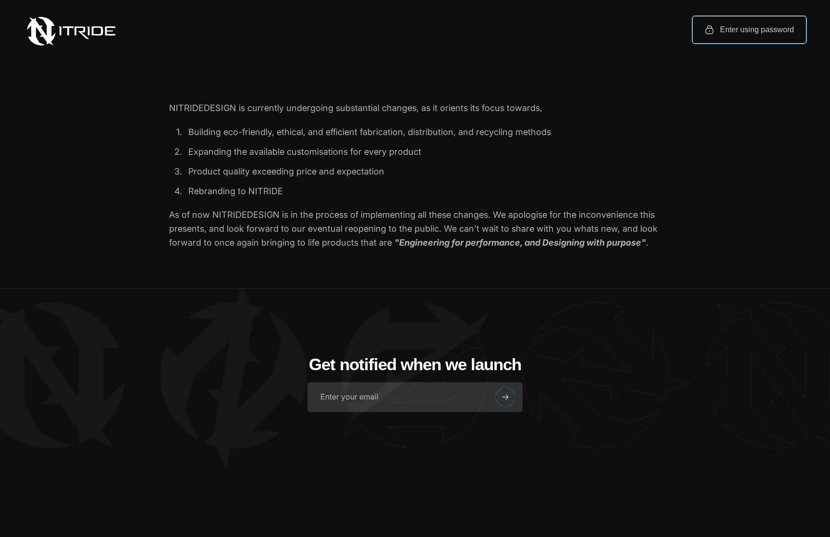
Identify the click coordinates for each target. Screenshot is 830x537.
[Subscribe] (505, 397)
